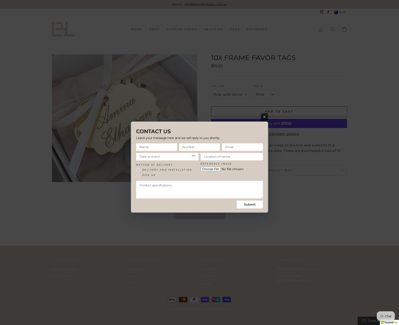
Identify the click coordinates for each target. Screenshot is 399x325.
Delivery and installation (167, 170)
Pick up (149, 175)
